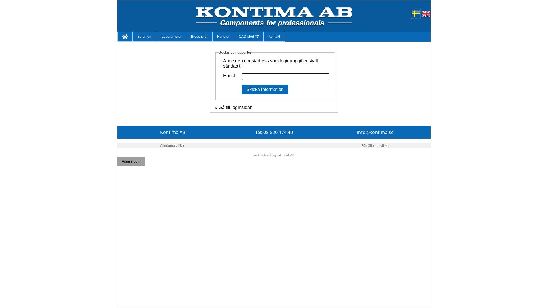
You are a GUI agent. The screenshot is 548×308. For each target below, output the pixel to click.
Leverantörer (172, 36)
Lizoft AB (288, 155)
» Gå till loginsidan (234, 107)
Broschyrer (199, 36)
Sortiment (144, 36)
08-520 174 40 (278, 132)
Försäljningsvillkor (375, 146)
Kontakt (274, 36)
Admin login (131, 161)
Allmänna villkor (172, 146)
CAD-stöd (247, 36)
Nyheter (223, 36)
